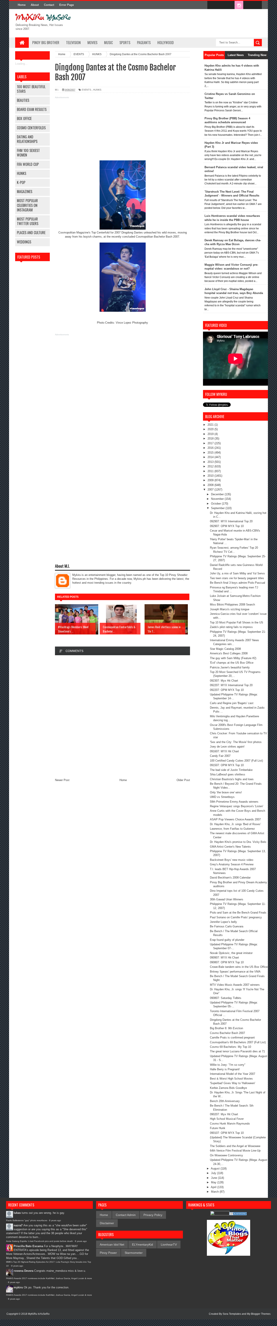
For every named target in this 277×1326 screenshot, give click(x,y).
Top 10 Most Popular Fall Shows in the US (236, 622)
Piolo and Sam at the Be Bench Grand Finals (238, 912)
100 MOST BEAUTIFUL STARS (31, 89)
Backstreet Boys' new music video (231, 859)
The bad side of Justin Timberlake (231, 770)
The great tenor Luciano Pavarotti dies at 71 (237, 1051)
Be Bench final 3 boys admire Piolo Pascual (237, 582)
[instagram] (239, 5)
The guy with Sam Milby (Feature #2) (233, 658)
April (214, 1187)
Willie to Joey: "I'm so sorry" (227, 1064)
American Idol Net (112, 1244)
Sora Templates (232, 1313)
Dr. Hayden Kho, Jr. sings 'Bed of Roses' (235, 824)
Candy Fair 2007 (220, 755)
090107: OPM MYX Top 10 (227, 1132)
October (216, 503)
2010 (211, 475)
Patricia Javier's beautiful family (230, 667)
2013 (211, 461)
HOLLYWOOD (165, 42)
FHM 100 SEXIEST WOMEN (28, 153)
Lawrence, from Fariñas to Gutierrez (232, 828)
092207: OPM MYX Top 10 (227, 690)
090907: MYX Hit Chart (224, 957)
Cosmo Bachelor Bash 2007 (227, 1033)
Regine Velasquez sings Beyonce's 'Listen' (236, 806)
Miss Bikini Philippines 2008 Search (232, 604)
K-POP (21, 182)
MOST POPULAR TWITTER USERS (27, 221)
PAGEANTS (144, 42)
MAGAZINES (24, 191)
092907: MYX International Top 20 (231, 521)
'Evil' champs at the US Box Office (231, 662)
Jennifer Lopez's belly (223, 921)
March (215, 1191)
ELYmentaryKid (142, 1244)
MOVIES (92, 42)
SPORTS (124, 42)
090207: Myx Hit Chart (224, 1114)
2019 (211, 434)
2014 (211, 457)
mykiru (18, 1287)
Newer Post (62, 780)
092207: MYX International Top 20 (231, 685)
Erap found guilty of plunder (227, 939)
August (216, 1168)
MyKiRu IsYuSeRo (39, 1313)
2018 (211, 438)
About (35, 4)
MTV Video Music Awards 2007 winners (235, 984)
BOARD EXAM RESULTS (32, 109)
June (214, 1177)
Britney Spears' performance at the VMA (235, 971)
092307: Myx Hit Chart (224, 680)
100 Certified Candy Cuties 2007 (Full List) (236, 760)
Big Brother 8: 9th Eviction (226, 1028)
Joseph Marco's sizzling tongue (229, 609)
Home (22, 4)
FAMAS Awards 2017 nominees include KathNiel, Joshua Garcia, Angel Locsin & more (49, 1278)
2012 (211, 466)
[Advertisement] (122, 130)
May (214, 1182)
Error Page (66, 4)
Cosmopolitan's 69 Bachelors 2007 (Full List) (238, 1042)
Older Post (183, 780)
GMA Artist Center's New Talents (230, 846)
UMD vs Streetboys (222, 797)
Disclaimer (107, 1223)
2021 (211, 424)
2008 (211, 485)
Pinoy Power (108, 1252)
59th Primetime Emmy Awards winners (234, 801)
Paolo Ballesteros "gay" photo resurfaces (26, 1220)
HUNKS (21, 173)
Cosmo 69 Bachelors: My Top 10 (230, 1046)
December (218, 494)
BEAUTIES (23, 100)
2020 (211, 429)
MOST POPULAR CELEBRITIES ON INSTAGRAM (27, 205)
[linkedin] (248, 5)
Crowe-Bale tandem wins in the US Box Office (239, 966)
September (218, 508)
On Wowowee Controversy (226, 1155)
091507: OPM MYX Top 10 (227, 765)
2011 (211, 471)
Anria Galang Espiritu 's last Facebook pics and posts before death (39, 1241)
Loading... (21, 63)
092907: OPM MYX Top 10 (227, 526)
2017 (211, 443)
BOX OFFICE (24, 118)
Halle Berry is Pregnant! (225, 1069)
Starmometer (134, 1252)
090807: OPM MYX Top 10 (227, 962)
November (218, 498)
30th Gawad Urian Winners (226, 899)
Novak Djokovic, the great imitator (231, 953)
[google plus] (257, 5)
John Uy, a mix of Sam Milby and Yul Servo (237, 573)
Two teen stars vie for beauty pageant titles (237, 578)
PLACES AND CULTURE (31, 232)
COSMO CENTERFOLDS (31, 127)
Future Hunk (217, 1128)
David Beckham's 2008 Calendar (230, 877)
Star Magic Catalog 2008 (225, 648)
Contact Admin (126, 1215)
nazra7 (18, 1225)
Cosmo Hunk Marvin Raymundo (230, 1123)
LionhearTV (169, 1244)
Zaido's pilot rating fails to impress (231, 627)
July (214, 1173)
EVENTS (86, 89)
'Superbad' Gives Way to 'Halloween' (232, 1083)
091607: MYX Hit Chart (224, 751)
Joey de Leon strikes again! (227, 746)
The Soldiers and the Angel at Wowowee (235, 1146)
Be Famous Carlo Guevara (226, 926)
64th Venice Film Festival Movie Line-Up (235, 1150)
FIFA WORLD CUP (28, 164)
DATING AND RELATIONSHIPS (27, 139)
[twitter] (220, 5)
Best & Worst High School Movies (231, 1078)
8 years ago (55, 1220)
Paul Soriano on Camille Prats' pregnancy (236, 917)
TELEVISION (73, 42)
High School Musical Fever (227, 1118)
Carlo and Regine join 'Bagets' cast (231, 703)
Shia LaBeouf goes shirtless (227, 774)
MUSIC (108, 42)
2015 (211, 452)
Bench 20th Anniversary (225, 1101)
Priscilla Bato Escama (28, 1246)
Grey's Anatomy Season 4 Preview (231, 864)
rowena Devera (23, 1270)
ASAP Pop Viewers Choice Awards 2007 (235, 819)
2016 (211, 447)
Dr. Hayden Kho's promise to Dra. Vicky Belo (238, 842)
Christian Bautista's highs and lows (232, 779)
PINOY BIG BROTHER (45, 42)
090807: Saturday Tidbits (225, 998)
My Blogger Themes (259, 1313)
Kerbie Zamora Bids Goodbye (228, 1088)
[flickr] (229, 5)
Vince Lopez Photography (132, 322)
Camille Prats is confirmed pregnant (232, 1037)
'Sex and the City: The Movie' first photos (236, 742)
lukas (17, 1212)
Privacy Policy (152, 1215)
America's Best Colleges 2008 (229, 653)
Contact (49, 4)
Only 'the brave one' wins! (226, 792)
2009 (211, 480)
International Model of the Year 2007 (232, 1073)
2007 (211, 489)
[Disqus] (122, 716)
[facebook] (211, 5)
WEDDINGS (24, 241)
